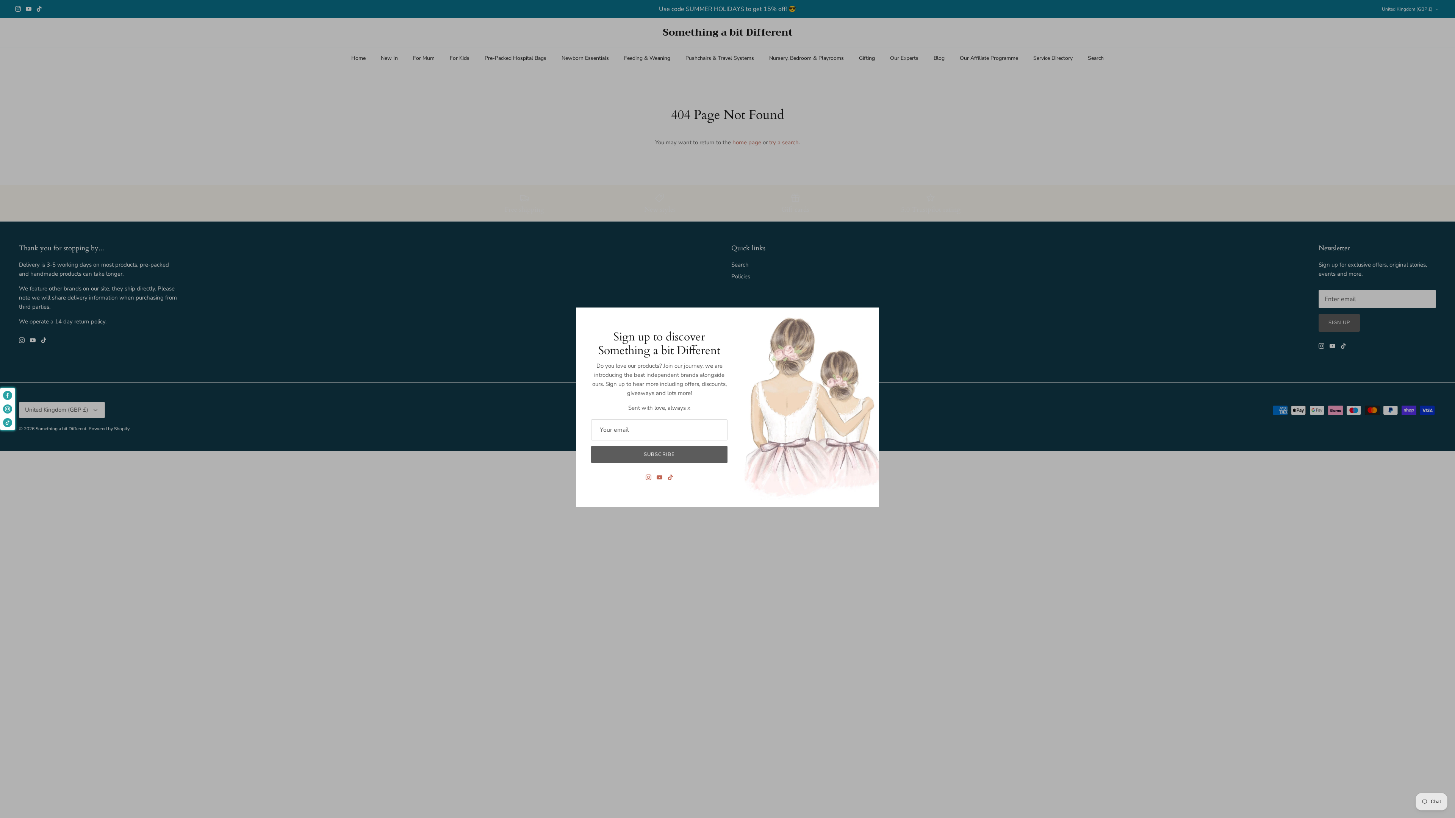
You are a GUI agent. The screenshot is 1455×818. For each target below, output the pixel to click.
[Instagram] (648, 477)
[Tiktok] (670, 477)
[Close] (869, 317)
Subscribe (659, 454)
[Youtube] (659, 477)
